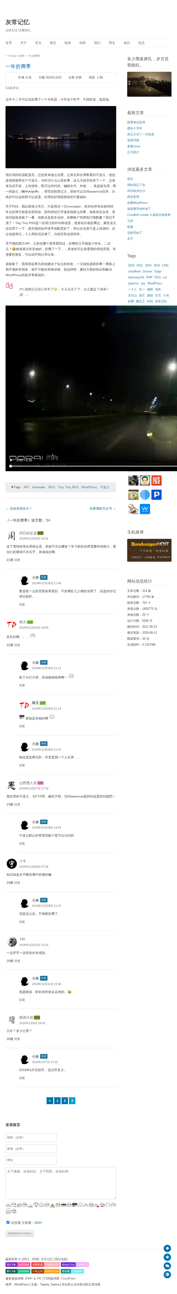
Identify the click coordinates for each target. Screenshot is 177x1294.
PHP (149, 277)
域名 (158, 289)
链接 (68, 43)
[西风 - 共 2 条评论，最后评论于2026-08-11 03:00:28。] (156, 498)
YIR (22, 939)
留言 (53, 43)
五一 (142, 289)
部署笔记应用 (136, 122)
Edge (157, 271)
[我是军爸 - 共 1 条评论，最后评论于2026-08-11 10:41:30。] (133, 498)
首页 (9, 43)
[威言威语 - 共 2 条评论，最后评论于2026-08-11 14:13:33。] (156, 484)
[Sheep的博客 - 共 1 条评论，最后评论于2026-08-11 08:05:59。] (145, 498)
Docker (147, 271)
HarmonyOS (136, 277)
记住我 (16, 1223)
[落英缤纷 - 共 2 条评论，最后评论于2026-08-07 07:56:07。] (145, 513)
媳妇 (150, 295)
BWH (38, 1223)
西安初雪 (133, 197)
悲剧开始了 (134, 232)
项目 (127, 43)
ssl (165, 277)
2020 (131, 265)
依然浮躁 (133, 140)
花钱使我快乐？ (19, 508)
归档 (82, 43)
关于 (23, 43)
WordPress (89, 487)
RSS (51, 487)
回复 (17, 560)
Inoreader (38, 487)
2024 (148, 265)
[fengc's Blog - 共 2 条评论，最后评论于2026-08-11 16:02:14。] (133, 484)
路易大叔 (26, 1017)
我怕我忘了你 (136, 185)
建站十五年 (134, 128)
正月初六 (133, 152)
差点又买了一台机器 (140, 134)
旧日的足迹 (28, 533)
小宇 (22, 861)
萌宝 (112, 43)
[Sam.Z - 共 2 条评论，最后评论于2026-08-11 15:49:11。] (145, 484)
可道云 (104, 487)
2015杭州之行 (136, 191)
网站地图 (61, 1259)
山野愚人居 (28, 783)
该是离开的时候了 (139, 209)
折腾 (21, 56)
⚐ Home (11, 56)
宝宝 (158, 295)
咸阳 (150, 289)
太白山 (132, 295)
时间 (150, 301)
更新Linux (133, 146)
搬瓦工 (140, 301)
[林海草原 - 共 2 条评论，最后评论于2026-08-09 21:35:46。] (133, 513)
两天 (22, 622)
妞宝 (142, 295)
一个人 (132, 289)
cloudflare (134, 271)
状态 (141, 43)
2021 (139, 265)
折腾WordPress (137, 203)
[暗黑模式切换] (167, 1274)
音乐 (38, 43)
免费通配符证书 (102, 508)
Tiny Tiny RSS (68, 487)
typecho (133, 283)
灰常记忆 (18, 22)
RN (39, 1278)
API (26, 487)
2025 (156, 265)
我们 (97, 43)
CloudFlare (68, 1278)
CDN (165, 265)
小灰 (35, 577)
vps (143, 283)
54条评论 (12, 88)
